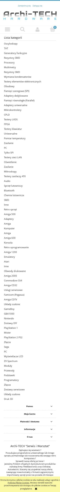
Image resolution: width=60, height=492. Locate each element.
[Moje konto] (37, 29)
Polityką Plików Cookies (18, 482)
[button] (7, 29)
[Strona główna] (30, 14)
